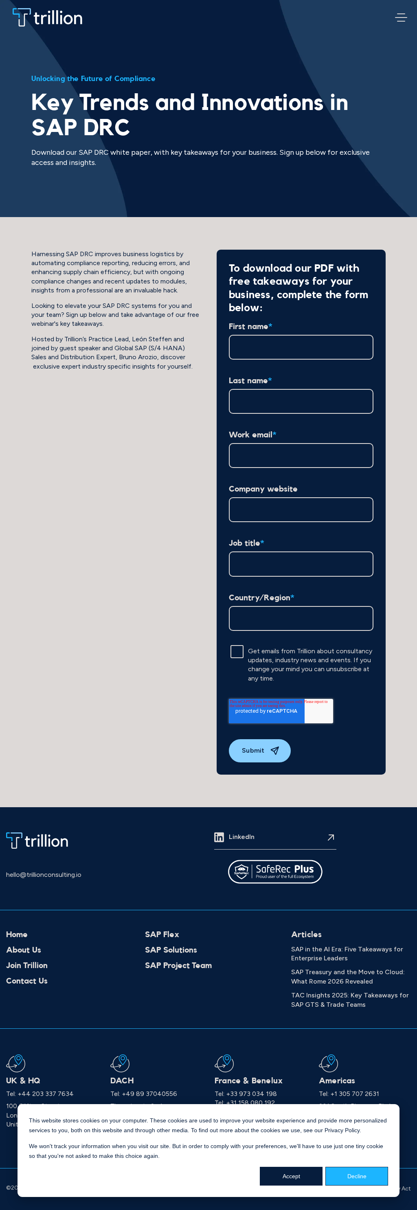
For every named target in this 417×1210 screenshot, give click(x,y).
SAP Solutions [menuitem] (171, 950)
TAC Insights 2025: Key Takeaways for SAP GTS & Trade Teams (350, 999)
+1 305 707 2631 (354, 1094)
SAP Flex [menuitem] (162, 935)
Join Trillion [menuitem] (27, 966)
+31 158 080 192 (250, 1103)
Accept (291, 1176)
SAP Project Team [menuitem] (178, 966)
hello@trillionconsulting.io (43, 874)
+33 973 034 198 (251, 1094)
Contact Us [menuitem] (27, 981)
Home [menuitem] (17, 935)
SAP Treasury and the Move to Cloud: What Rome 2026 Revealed (348, 976)
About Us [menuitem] (23, 950)
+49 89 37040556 (149, 1094)
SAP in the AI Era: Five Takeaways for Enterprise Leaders (347, 953)
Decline (357, 1176)
